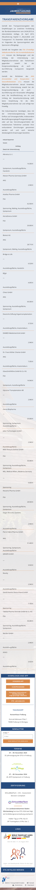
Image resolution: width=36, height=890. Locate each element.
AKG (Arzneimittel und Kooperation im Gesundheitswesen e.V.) (18, 79)
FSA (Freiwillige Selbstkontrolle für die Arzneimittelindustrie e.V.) (18, 52)
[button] (18, 3)
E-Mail (5, 733)
